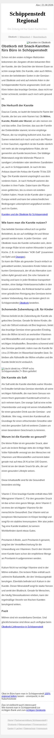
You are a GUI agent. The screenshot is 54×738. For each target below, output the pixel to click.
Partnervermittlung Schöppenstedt (30, 720)
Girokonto (12, 724)
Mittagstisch (25, 37)
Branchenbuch (40, 37)
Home (10, 720)
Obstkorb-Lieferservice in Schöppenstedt (22, 627)
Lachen (19, 728)
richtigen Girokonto (36, 710)
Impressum (42, 728)
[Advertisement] (27, 661)
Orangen (20, 257)
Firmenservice (39, 724)
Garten (10, 728)
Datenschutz (29, 728)
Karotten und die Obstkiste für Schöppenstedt (25, 214)
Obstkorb (24, 303)
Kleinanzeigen (24, 724)
